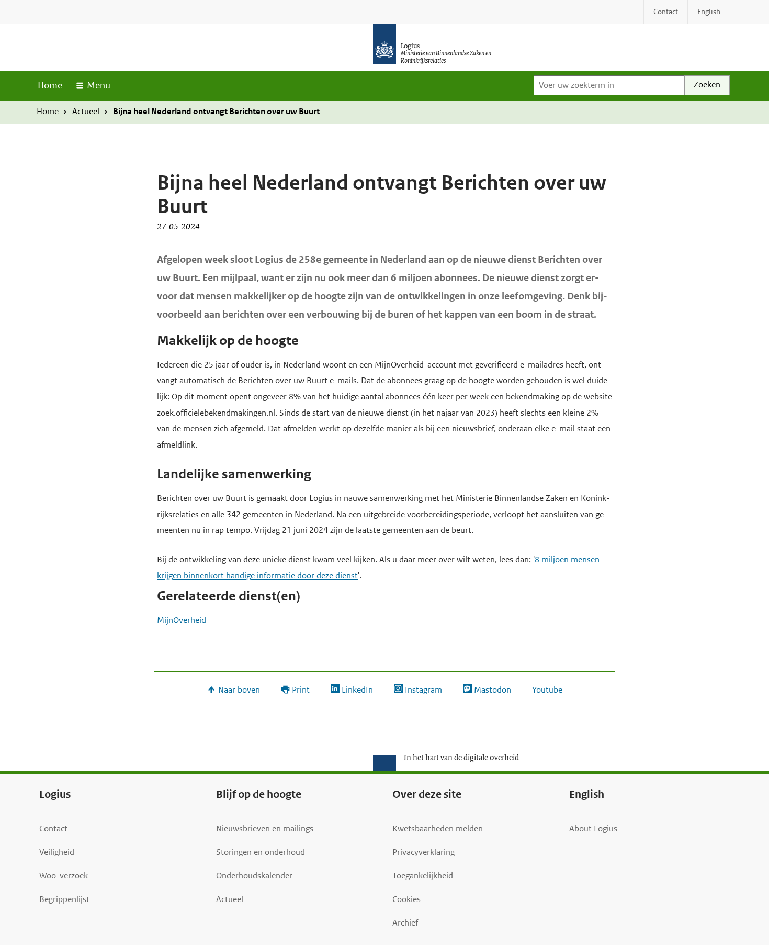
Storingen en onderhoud (260, 852)
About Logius (593, 828)
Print (301, 689)
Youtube (547, 689)
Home (50, 85)
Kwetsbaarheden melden (437, 828)
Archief (405, 922)
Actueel (85, 111)
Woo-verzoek (63, 875)
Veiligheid (56, 852)
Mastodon (492, 689)
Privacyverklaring (423, 852)
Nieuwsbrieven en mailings (264, 828)
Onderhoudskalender (254, 875)
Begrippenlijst (64, 899)
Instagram (423, 689)
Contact (53, 828)
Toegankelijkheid (422, 875)
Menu (98, 85)
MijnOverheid (181, 620)
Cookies (406, 899)
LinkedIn (357, 689)
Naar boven (239, 689)
